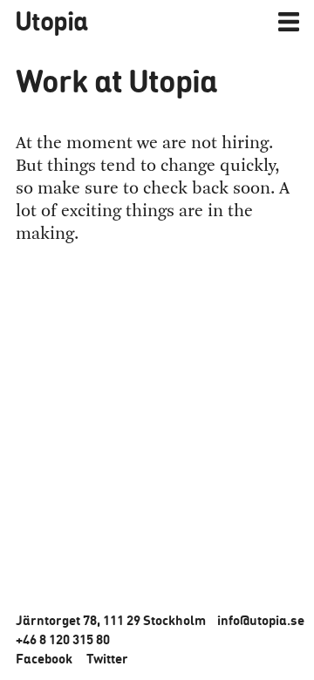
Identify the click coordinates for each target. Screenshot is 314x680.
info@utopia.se (260, 620)
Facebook (44, 658)
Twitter (107, 658)
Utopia (51, 20)
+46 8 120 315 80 (63, 639)
